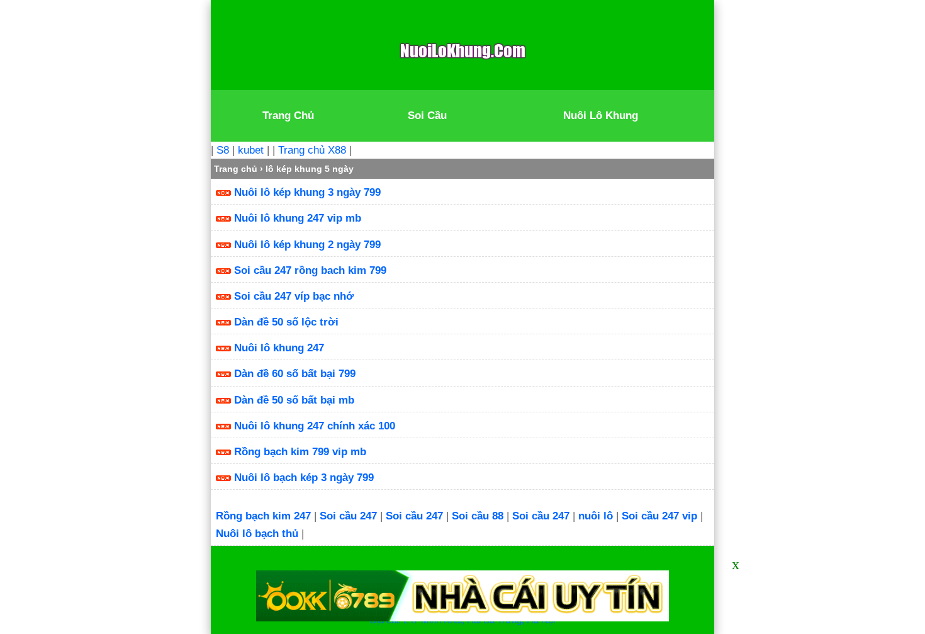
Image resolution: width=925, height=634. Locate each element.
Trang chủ (235, 169)
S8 (222, 150)
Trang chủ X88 (312, 150)
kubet (251, 150)
